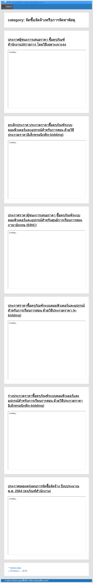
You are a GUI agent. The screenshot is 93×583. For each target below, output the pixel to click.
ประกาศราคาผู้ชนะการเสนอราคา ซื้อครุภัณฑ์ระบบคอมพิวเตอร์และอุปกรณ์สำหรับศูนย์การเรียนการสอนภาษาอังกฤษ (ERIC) (45, 220)
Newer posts (15, 568)
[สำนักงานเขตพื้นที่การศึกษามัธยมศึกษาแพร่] (24, 2)
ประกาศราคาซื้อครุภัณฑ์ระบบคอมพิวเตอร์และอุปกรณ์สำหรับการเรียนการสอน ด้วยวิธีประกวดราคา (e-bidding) (46, 310)
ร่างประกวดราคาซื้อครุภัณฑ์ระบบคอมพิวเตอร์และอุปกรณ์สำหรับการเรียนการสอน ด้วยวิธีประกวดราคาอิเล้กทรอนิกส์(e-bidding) (45, 400)
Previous (13, 571)
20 (23, 571)
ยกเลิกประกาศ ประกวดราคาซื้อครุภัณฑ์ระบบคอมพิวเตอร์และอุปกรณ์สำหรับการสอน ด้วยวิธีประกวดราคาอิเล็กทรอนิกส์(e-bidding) (41, 130)
